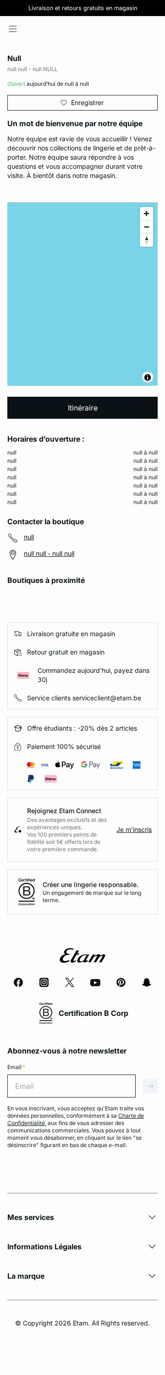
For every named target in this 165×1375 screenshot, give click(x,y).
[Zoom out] (146, 226)
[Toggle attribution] (147, 377)
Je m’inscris (134, 829)
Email (16, 1067)
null (29, 537)
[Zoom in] (146, 213)
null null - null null (49, 553)
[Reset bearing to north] (146, 240)
